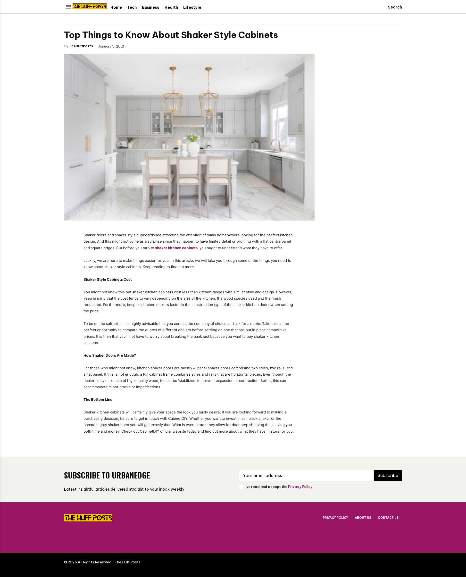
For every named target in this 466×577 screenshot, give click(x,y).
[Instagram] (338, 536)
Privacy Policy (300, 487)
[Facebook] (135, 46)
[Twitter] (146, 46)
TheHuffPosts (81, 46)
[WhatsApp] (168, 46)
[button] (390, 7)
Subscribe (388, 475)
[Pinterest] (157, 46)
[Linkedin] (352, 536)
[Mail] (367, 536)
